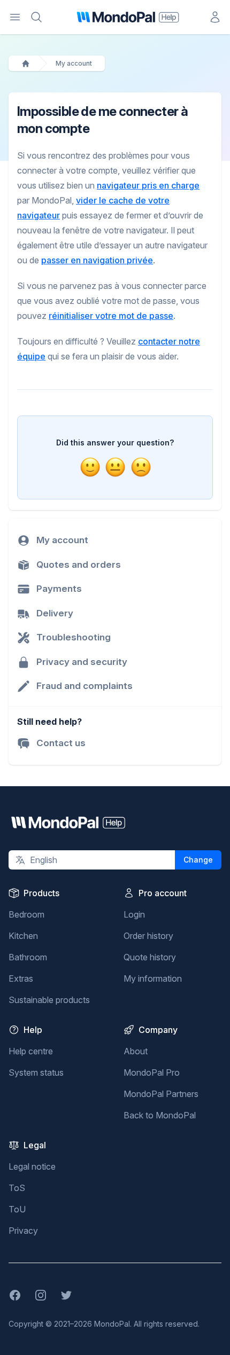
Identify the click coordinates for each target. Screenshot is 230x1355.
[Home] (25, 63)
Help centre (31, 1051)
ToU (17, 1209)
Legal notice (32, 1166)
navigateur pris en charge (148, 185)
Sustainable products (49, 999)
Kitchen (23, 935)
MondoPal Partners (161, 1093)
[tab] (90, 467)
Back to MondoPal (160, 1115)
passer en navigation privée (97, 260)
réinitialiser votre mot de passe (111, 315)
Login (134, 914)
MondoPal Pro (152, 1072)
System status (36, 1072)
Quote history (150, 957)
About (136, 1051)
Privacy (23, 1230)
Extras (21, 978)
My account (74, 63)
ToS (17, 1187)
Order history (148, 935)
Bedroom (26, 914)
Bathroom (28, 957)
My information (153, 978)
